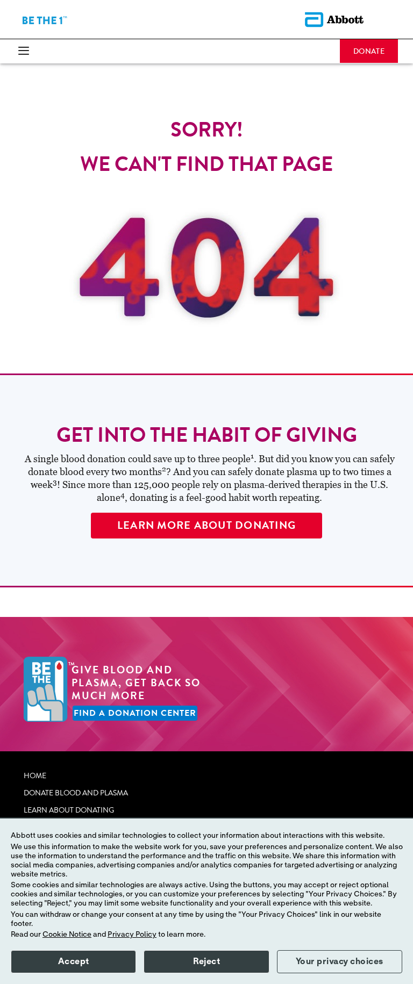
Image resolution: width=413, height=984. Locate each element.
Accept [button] (73, 961)
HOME (35, 776)
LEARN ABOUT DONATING (69, 810)
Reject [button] (206, 961)
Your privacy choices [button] (339, 961)
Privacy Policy (132, 934)
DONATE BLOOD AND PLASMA (76, 793)
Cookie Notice (66, 934)
